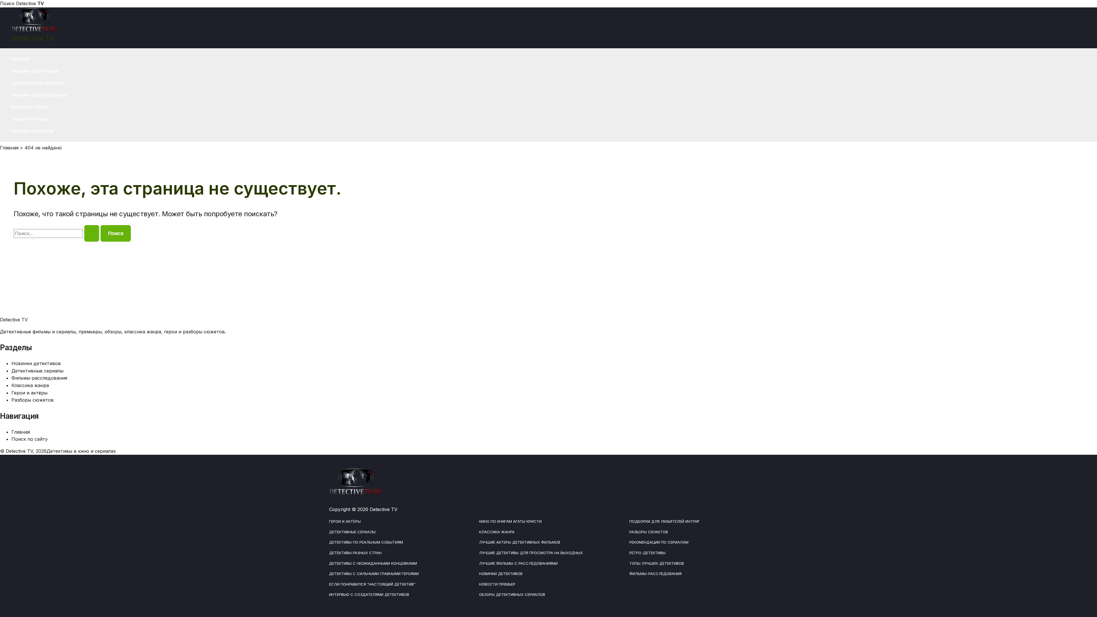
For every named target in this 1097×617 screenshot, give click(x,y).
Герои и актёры (29, 119)
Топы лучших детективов (656, 563)
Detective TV (33, 38)
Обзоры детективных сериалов (512, 594)
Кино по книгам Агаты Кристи (510, 521)
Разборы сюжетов (32, 131)
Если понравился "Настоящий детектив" (372, 584)
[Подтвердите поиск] (91, 233)
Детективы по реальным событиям (366, 542)
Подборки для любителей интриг (664, 521)
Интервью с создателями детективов (369, 594)
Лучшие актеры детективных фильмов (519, 542)
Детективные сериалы (37, 83)
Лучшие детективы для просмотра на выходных (531, 552)
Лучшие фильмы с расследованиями (518, 563)
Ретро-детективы (647, 552)
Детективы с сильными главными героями (374, 573)
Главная (20, 59)
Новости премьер (497, 584)
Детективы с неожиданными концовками (373, 563)
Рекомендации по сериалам (658, 542)
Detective (30, 3)
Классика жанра (29, 107)
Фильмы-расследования (39, 95)
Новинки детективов (35, 71)
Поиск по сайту (29, 439)
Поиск (7, 3)
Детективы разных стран (355, 552)
